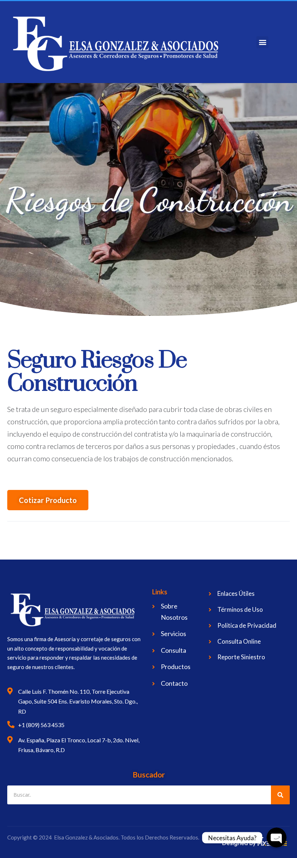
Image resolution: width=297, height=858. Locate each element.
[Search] (280, 794)
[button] (262, 42)
